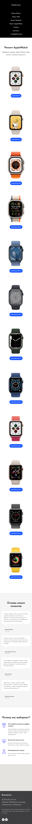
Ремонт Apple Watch (16, 24)
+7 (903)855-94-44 (16, 34)
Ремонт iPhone (16, 13)
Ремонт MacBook (16, 20)
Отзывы (16, 27)
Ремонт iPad (16, 17)
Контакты (16, 31)
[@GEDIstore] (6, 819)
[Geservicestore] (3, 819)
